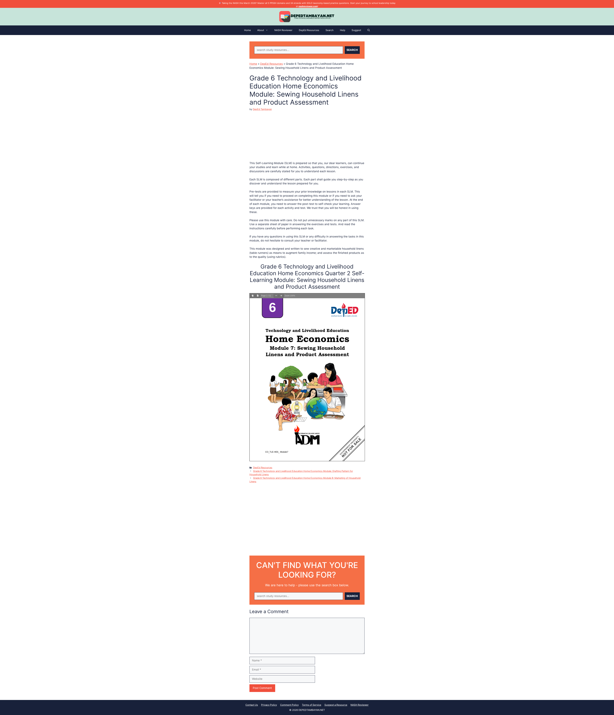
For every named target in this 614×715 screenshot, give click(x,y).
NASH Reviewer (283, 30)
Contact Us (251, 704)
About (260, 30)
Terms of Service (311, 704)
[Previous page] (252, 296)
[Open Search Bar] (368, 30)
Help (342, 30)
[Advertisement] (307, 133)
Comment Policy (289, 704)
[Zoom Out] (276, 296)
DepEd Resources (309, 30)
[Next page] (257, 296)
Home (247, 30)
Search (330, 30)
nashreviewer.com (308, 6)
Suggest (356, 30)
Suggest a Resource (335, 704)
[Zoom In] (281, 296)
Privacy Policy (269, 704)
